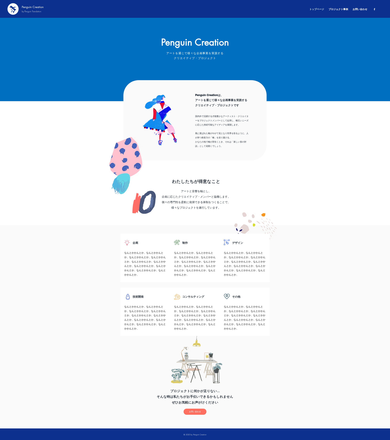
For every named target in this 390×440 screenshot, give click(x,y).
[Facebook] (374, 9)
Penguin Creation (33, 7)
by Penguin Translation (31, 11)
